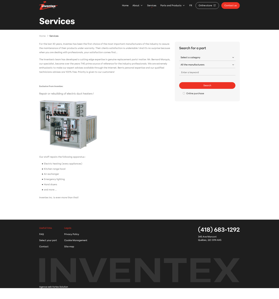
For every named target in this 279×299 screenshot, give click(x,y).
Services (151, 5)
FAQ (41, 234)
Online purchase (195, 93)
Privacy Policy (71, 234)
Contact (44, 246)
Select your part (48, 240)
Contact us (230, 5)
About (136, 5)
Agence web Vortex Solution (53, 286)
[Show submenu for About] (141, 5)
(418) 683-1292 (219, 229)
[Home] (48, 5)
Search (207, 85)
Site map (69, 246)
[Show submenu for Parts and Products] (184, 5)
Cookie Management (75, 240)
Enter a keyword (190, 72)
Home (125, 5)
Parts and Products (170, 5)
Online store (206, 5)
